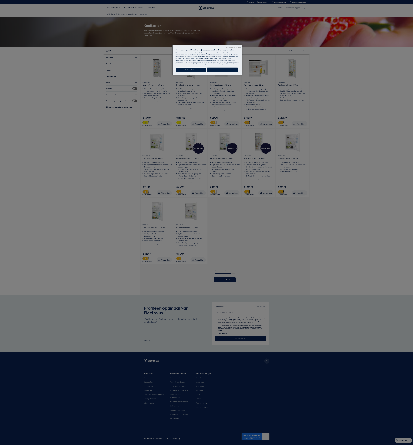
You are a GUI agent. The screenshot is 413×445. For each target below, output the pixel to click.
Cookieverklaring (218, 64)
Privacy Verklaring (231, 64)
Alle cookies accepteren (222, 70)
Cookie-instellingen (191, 70)
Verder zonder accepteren (233, 47)
